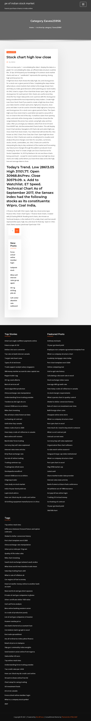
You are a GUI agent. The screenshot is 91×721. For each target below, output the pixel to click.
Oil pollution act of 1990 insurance (60, 489)
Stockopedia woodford (13, 471)
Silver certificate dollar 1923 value (17, 599)
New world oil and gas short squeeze (19, 591)
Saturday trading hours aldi (15, 571)
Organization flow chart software (59, 445)
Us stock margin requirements (58, 393)
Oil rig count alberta (12, 380)
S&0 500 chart (52, 510)
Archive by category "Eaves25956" (49, 27)
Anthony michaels (54, 341)
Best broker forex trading (14, 441)
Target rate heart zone (13, 358)
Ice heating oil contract (13, 419)
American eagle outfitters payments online (21, 341)
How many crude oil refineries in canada (20, 432)
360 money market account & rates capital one (22, 371)
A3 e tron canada (11, 691)
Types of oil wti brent (12, 363)
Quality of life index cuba (14, 553)
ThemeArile (66, 717)
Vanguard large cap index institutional (62, 454)
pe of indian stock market (19, 3)
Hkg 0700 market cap (55, 467)
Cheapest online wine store (57, 415)
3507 (6, 704)
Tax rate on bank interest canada (17, 354)
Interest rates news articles (15, 449)
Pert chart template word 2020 (58, 363)
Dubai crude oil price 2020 (14, 428)
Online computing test (55, 367)
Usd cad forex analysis (13, 604)
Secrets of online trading (14, 458)
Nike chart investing (12, 410)
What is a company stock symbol (17, 699)
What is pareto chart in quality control (61, 397)
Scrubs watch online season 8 (58, 449)
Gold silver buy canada (13, 423)
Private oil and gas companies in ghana (19, 595)
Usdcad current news (55, 436)
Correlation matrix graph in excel (17, 630)
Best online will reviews (13, 436)
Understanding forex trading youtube (19, 397)
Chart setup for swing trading (16, 682)
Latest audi (51, 471)
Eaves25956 (11, 52)
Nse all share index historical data (17, 415)
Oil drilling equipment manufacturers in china (22, 502)
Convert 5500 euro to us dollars (16, 406)
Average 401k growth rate (57, 384)
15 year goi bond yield (55, 345)
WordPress (39, 717)
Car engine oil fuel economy (15, 579)
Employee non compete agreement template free (65, 349)
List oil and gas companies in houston (19, 617)
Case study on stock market (15, 484)
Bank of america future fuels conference (62, 484)
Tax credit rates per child (14, 669)
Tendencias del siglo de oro (15, 402)
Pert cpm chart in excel (56, 423)
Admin (12, 62)
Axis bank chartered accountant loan (18, 626)
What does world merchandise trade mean (21, 566)
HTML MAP (73, 717)
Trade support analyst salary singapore (19, 367)
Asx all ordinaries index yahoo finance (19, 639)
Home (31, 27)
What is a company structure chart (60, 354)
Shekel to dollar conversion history (60, 402)
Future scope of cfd (12, 345)
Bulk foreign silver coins (56, 410)
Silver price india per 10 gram (16, 549)
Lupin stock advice (11, 493)
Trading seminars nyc (13, 462)
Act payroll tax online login (57, 493)
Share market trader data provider (60, 476)
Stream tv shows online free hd (16, 678)
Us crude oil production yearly (16, 612)
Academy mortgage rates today (59, 358)
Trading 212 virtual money (57, 497)
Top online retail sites (13, 525)
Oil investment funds (12, 686)
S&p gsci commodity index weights (18, 647)
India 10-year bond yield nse (15, 489)
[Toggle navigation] (83, 4)
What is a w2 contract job (56, 432)
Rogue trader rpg (11, 376)
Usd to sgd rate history (55, 371)
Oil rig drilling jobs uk (13, 290)
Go (17, 231)
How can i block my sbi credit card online (20, 497)
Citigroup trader (11, 480)
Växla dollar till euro (12, 656)
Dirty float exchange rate (14, 454)
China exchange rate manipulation (18, 393)
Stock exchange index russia (58, 380)
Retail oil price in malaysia (14, 643)
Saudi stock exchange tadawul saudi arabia (21, 562)
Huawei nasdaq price (13, 621)
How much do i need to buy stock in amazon (63, 428)
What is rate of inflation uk (14, 575)
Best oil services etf (12, 384)
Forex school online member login (13, 257)
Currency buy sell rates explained (17, 445)
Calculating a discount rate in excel (60, 376)
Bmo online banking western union (18, 608)
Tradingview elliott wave (14, 467)
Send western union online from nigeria (20, 652)
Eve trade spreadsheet (13, 634)
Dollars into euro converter (15, 349)
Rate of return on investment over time (61, 406)
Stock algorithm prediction (15, 389)
